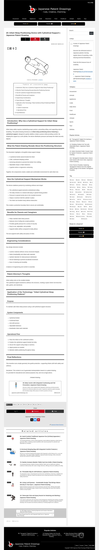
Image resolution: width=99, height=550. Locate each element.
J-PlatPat (40, 79)
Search (71, 30)
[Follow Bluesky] (35, 419)
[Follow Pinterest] (38, 419)
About (77, 545)
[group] (27, 535)
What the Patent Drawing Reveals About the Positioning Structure (33, 90)
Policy (86, 545)
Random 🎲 (49, 23)
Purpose (19, 105)
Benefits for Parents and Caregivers (25, 95)
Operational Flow (21, 110)
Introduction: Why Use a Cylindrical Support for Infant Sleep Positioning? (34, 87)
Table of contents (33, 84)
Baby (16, 404)
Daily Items (10, 404)
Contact (81, 545)
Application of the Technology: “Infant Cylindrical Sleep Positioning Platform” (35, 102)
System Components (22, 107)
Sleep (40, 404)
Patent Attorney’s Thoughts (23, 100)
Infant (26, 404)
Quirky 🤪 (73, 23)
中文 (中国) (90, 2)
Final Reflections (20, 112)
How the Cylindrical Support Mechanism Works (28, 92)
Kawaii (30, 404)
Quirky (35, 404)
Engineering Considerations (23, 97)
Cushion (20, 404)
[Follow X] (31, 419)
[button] (45, 39)
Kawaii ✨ (25, 23)
